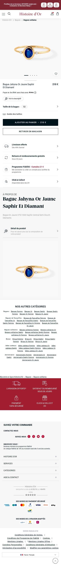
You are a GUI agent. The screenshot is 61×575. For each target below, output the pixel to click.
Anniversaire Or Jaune (30, 360)
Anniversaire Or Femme (44, 357)
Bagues (17, 20)
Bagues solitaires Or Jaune (39, 335)
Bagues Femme (17, 311)
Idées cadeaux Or (43, 346)
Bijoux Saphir (38, 339)
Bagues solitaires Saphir (14, 332)
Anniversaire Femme (23, 355)
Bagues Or (28, 311)
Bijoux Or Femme (27, 341)
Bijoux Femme (17, 339)
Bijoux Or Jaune (41, 341)
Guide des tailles (14, 114)
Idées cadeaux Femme (26, 346)
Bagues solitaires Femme (29, 330)
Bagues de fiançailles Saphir (27, 321)
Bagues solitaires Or (48, 330)
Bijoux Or (28, 339)
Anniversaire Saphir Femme (23, 357)
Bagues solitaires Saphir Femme (37, 332)
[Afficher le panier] (57, 14)
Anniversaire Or (39, 355)
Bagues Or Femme (27, 314)
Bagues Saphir (39, 311)
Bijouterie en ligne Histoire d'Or (11, 377)
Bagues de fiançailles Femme (35, 318)
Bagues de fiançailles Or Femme (28, 323)
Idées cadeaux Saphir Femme (30, 348)
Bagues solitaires (30, 20)
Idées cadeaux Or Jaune (34, 351)
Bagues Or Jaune (41, 314)
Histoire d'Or (7, 20)
